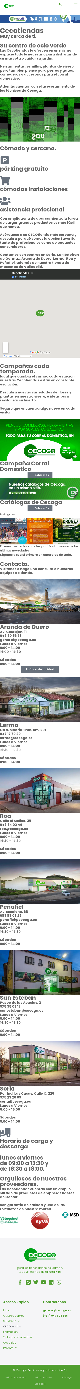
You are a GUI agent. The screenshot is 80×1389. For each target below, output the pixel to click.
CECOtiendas (12, 1326)
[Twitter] (36, 1282)
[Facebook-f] (20, 1282)
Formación (10, 1332)
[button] (76, 3)
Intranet (8, 1348)
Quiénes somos (13, 1316)
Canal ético (40, 1384)
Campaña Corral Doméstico (24, 466)
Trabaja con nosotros (17, 1337)
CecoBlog (9, 1342)
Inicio (6, 1310)
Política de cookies (43, 1377)
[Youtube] (44, 1282)
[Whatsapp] (59, 1282)
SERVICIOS (9, 1321)
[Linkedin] (51, 1282)
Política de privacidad (15, 1377)
